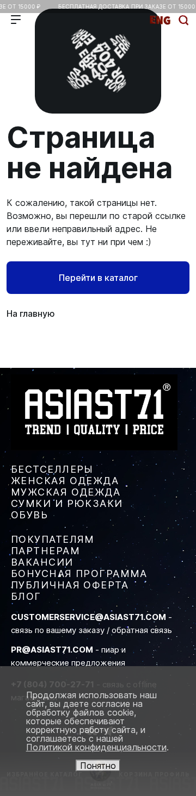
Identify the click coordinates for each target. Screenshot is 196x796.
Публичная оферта (69, 585)
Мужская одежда (65, 492)
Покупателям (53, 539)
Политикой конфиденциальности (96, 747)
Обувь (29, 514)
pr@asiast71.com (52, 649)
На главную (31, 313)
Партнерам (45, 550)
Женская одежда (65, 480)
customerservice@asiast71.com (88, 617)
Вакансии (42, 562)
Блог (26, 596)
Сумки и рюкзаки (67, 503)
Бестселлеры (52, 469)
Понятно (98, 765)
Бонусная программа (79, 573)
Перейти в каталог (98, 277)
